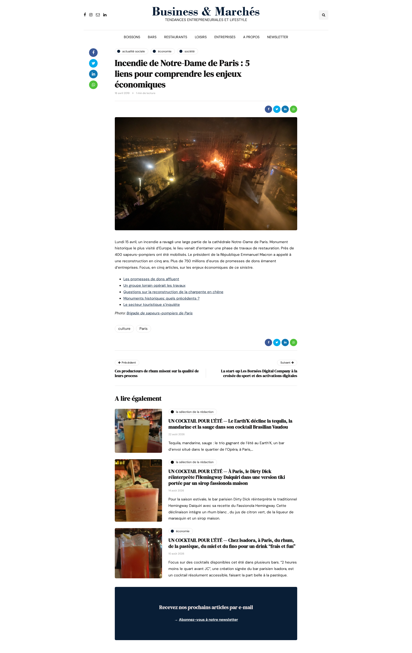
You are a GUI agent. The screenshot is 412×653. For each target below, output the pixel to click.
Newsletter (277, 37)
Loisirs (201, 37)
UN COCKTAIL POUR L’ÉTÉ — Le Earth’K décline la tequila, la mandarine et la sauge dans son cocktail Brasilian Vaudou (230, 424)
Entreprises (224, 37)
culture (124, 328)
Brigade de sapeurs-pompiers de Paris (160, 313)
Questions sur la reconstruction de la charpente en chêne (173, 291)
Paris (143, 328)
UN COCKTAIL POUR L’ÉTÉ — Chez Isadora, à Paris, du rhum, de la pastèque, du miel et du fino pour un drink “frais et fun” (231, 543)
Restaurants (175, 37)
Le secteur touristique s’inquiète (151, 304)
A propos (251, 37)
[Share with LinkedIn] (285, 109)
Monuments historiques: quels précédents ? (161, 298)
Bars (152, 37)
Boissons (132, 37)
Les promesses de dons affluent (151, 279)
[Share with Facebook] (268, 109)
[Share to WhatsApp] (293, 109)
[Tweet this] (276, 109)
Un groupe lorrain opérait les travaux (154, 285)
